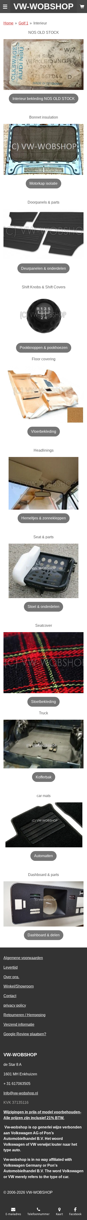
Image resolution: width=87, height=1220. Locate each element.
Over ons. (11, 977)
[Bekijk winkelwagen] (82, 6)
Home (8, 23)
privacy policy (14, 1005)
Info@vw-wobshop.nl (20, 1093)
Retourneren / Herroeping (24, 1015)
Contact (9, 996)
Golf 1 (23, 23)
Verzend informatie (18, 1024)
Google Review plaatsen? (24, 1034)
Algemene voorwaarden (23, 958)
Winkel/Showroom (18, 986)
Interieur (40, 23)
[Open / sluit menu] (5, 6)
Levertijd (10, 967)
